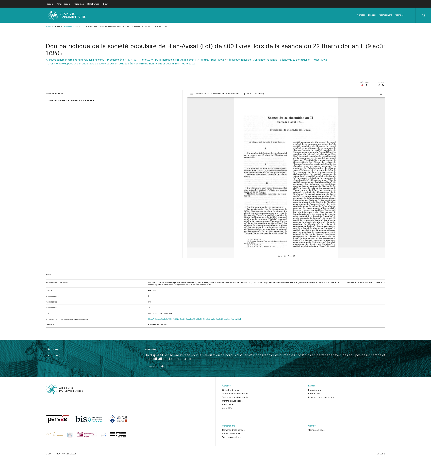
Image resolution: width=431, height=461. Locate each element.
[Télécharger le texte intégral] (366, 85)
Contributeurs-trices (232, 401)
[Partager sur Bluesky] (383, 85)
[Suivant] (289, 251)
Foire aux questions (231, 437)
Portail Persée (63, 4)
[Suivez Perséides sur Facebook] (49, 355)
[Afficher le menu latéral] (191, 93)
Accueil (49, 26)
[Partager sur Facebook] (378, 85)
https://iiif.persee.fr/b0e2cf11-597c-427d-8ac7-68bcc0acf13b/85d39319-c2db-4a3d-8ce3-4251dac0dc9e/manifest (194, 319)
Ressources (228, 404)
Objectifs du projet (231, 390)
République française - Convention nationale (252, 59)
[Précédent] (282, 251)
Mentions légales (66, 453)
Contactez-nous (316, 430)
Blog (105, 4)
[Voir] (61, 52)
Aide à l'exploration (231, 433)
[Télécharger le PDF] (362, 85)
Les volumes (68, 26)
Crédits (380, 453)
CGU (48, 453)
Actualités (227, 408)
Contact (399, 15)
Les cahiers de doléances (321, 397)
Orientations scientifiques (235, 393)
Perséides (79, 4)
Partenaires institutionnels (235, 397)
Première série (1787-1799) (122, 59)
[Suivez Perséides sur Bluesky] (57, 355)
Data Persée (93, 4)
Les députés (314, 393)
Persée (49, 4)
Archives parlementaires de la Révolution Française (75, 59)
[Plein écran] (381, 93)
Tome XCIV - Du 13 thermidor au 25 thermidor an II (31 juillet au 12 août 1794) (182, 59)
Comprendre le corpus (233, 430)
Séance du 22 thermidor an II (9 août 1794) (303, 59)
